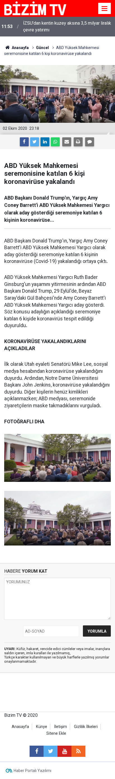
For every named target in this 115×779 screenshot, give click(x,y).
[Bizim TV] (35, 8)
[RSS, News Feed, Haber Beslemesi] (78, 751)
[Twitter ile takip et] (51, 751)
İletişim (60, 726)
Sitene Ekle (56, 733)
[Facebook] (24, 141)
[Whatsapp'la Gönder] (55, 141)
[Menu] (105, 8)
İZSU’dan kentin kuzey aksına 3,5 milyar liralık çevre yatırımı (67, 26)
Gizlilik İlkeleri (86, 726)
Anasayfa (20, 726)
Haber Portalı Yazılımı (32, 770)
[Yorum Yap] (89, 141)
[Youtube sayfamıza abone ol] (64, 751)
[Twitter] (34, 141)
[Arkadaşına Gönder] (66, 141)
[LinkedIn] (44, 141)
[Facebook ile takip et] (37, 751)
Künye (41, 726)
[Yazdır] (78, 141)
